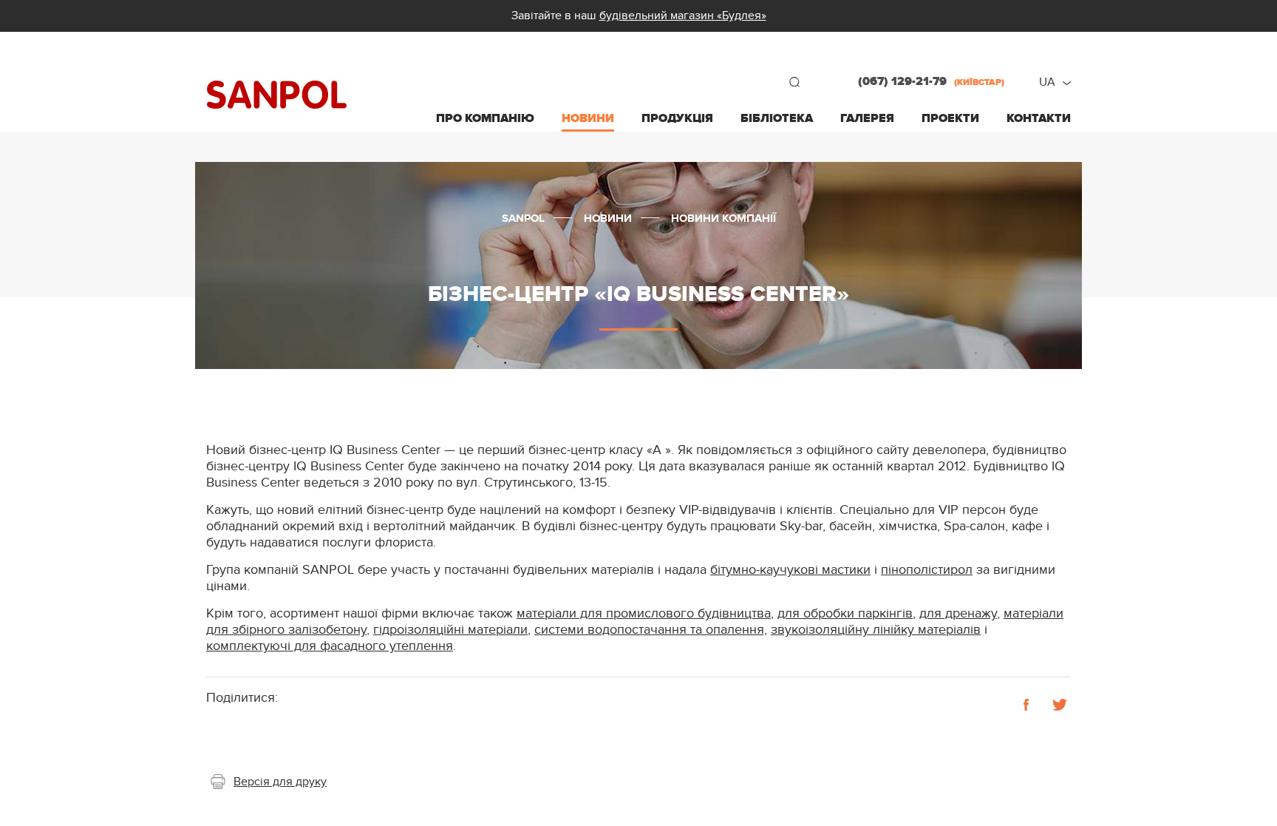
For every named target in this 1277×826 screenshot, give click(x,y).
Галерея (867, 118)
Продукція (677, 118)
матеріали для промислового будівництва (644, 613)
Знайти (794, 82)
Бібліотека (776, 118)
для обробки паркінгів (845, 613)
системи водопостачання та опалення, (650, 629)
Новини (588, 118)
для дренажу (958, 613)
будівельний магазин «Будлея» (682, 15)
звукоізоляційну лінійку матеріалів (876, 629)
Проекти (950, 118)
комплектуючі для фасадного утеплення (329, 646)
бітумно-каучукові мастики (790, 570)
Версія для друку (280, 781)
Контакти (1039, 118)
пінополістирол (927, 570)
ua (1047, 82)
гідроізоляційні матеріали (450, 629)
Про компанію (485, 118)
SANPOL (276, 95)
